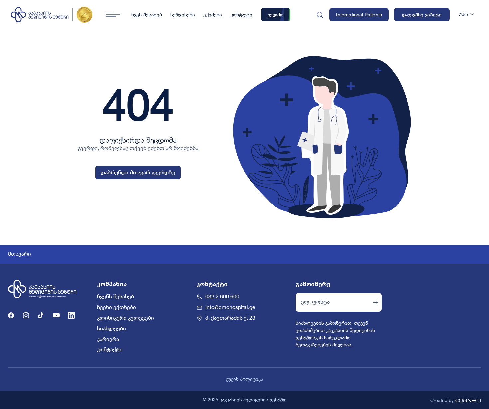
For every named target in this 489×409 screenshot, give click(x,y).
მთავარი (19, 254)
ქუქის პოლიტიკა (244, 379)
